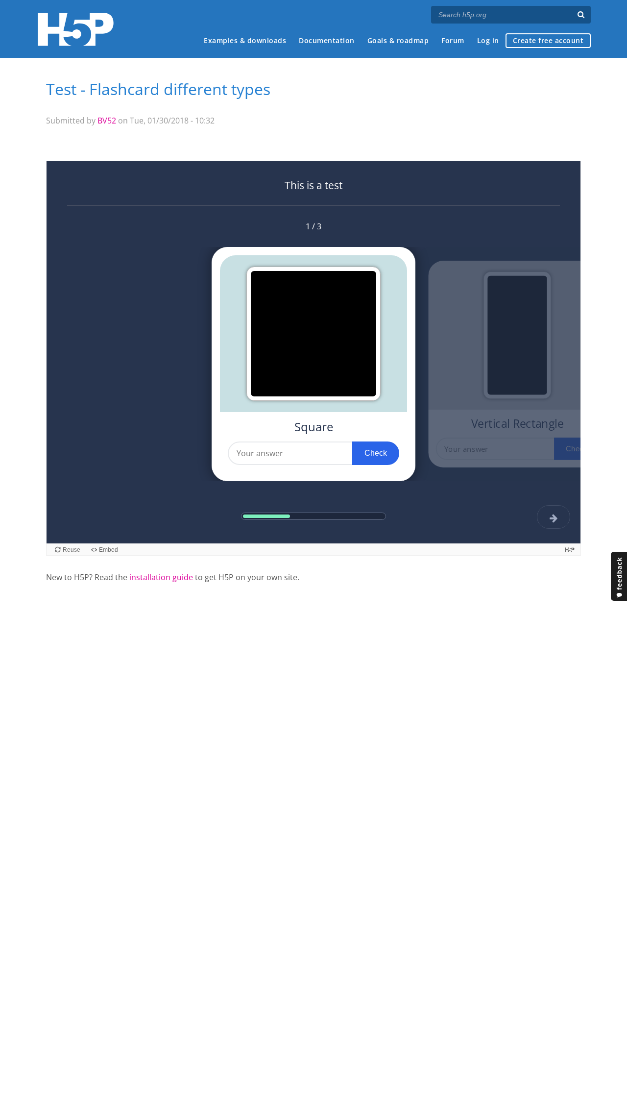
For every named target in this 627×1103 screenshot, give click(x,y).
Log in (488, 40)
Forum (452, 40)
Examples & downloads (245, 40)
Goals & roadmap (398, 40)
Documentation (327, 40)
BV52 (106, 120)
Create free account (548, 40)
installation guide (161, 577)
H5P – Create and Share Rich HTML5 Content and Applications (75, 29)
